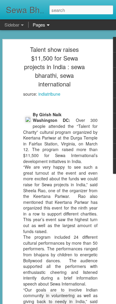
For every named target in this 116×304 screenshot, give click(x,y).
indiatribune (49, 94)
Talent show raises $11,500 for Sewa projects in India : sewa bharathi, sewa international (54, 66)
